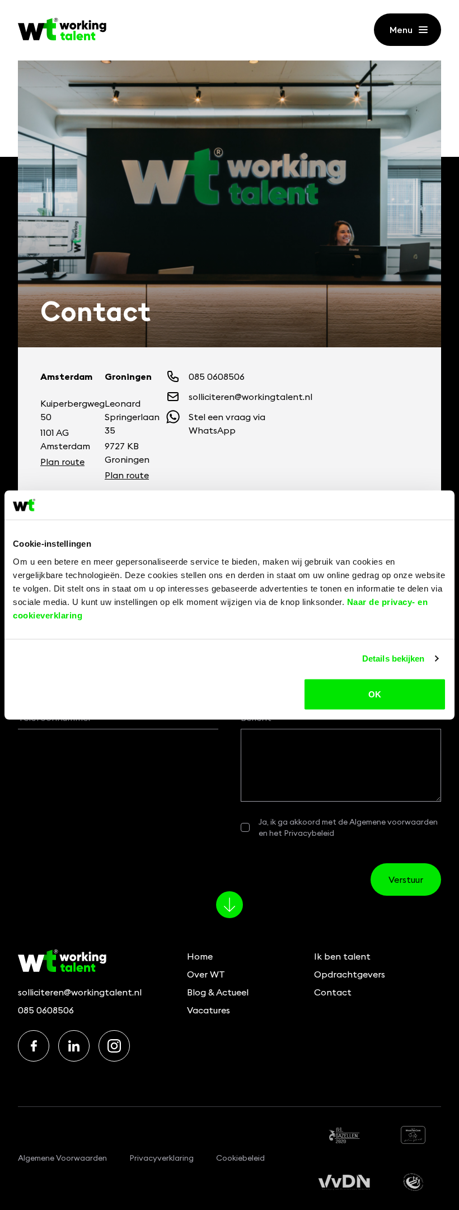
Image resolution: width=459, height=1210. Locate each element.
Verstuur (405, 879)
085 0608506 (46, 1010)
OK (374, 694)
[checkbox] (245, 827)
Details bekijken (393, 658)
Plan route (62, 461)
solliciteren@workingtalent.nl (80, 992)
